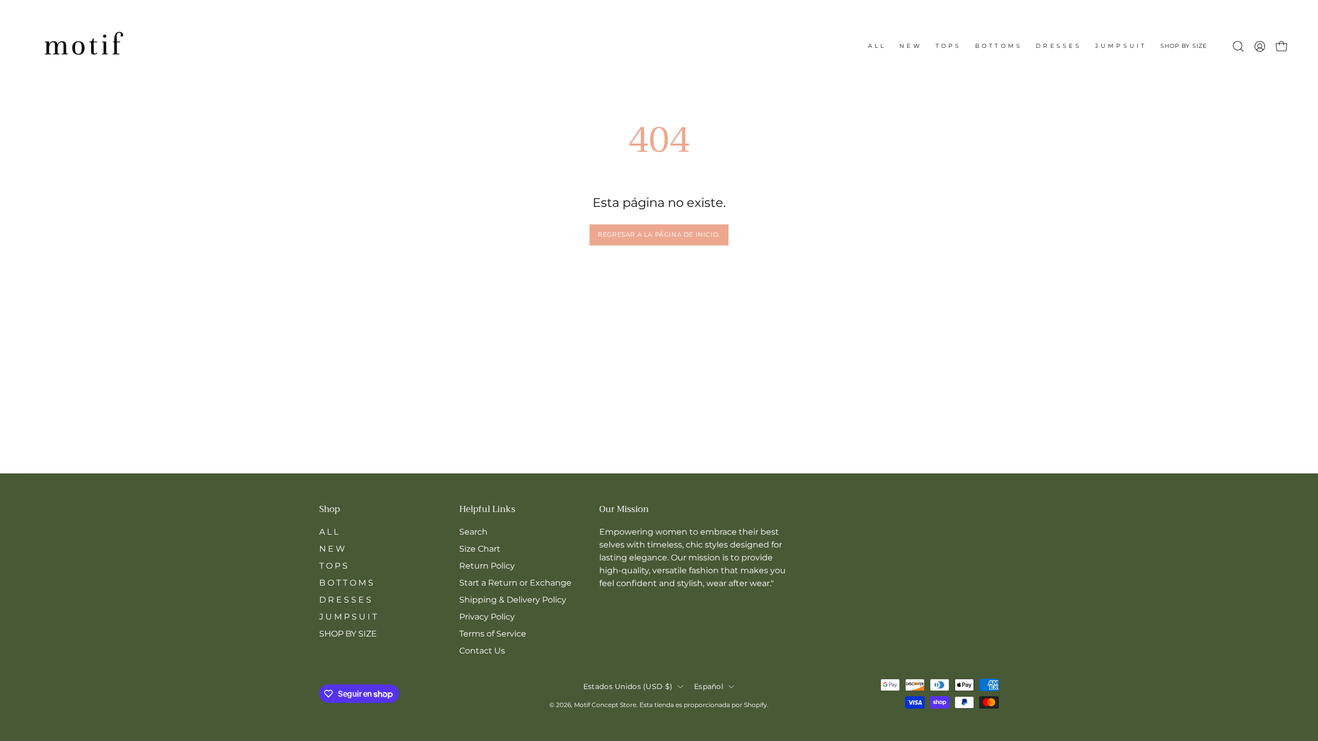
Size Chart (479, 549)
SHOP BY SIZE (348, 634)
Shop (329, 509)
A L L (328, 532)
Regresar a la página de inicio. (659, 234)
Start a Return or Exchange (515, 583)
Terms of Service (492, 634)
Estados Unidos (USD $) (627, 686)
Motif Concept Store (605, 705)
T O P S (333, 566)
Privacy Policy (487, 617)
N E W (332, 549)
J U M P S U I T (348, 617)
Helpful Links (487, 509)
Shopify (755, 705)
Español (708, 686)
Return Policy (487, 566)
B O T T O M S (346, 583)
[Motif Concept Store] (82, 46)
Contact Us (482, 651)
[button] (1184, 46)
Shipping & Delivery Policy (512, 600)
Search (473, 532)
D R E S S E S (345, 600)
